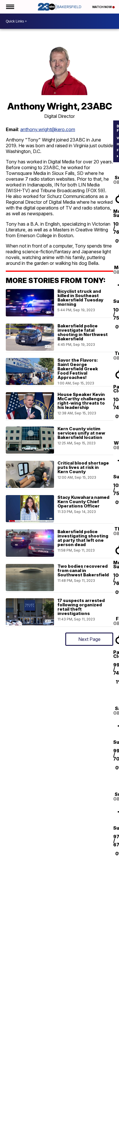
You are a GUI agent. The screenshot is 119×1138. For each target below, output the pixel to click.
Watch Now (102, 7)
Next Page (89, 639)
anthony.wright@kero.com (47, 129)
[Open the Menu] (9, 6)
